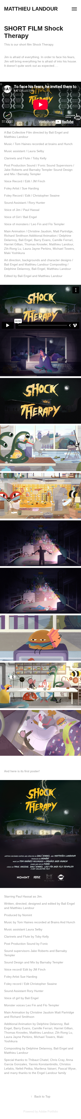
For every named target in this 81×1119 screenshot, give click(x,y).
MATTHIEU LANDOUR (31, 9)
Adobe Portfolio (48, 1111)
